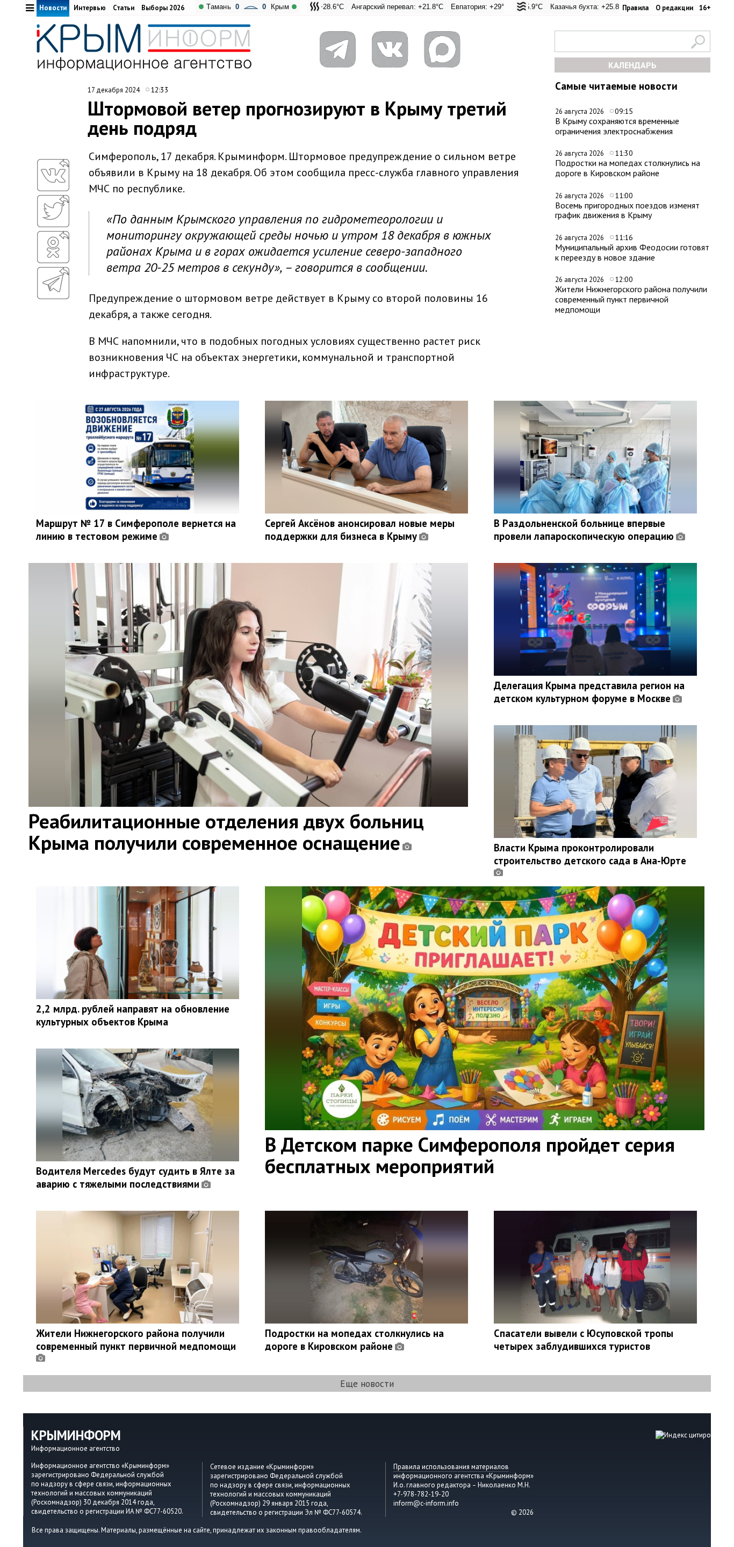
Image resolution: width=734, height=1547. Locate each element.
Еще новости (367, 1383)
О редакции (674, 7)
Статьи (123, 7)
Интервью (90, 7)
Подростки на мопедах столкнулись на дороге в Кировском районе (627, 167)
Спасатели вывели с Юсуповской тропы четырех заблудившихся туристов (583, 1340)
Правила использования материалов (451, 1466)
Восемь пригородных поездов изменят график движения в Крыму (627, 210)
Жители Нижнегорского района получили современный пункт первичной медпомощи (631, 299)
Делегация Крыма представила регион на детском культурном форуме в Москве (589, 692)
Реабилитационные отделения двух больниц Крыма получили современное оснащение (226, 831)
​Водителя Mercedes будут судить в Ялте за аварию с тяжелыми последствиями (135, 1177)
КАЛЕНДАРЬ (632, 65)
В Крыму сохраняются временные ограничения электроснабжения (617, 125)
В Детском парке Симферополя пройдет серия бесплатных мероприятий (470, 1155)
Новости (53, 7)
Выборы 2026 (162, 7)
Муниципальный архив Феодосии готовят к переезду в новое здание (632, 252)
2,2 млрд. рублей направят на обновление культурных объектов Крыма (132, 1015)
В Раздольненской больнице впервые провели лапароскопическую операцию (584, 530)
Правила (635, 7)
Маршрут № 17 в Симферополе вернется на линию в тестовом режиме (136, 530)
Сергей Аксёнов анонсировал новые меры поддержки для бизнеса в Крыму (360, 530)
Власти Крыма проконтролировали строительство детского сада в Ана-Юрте (590, 854)
